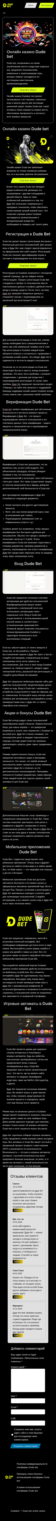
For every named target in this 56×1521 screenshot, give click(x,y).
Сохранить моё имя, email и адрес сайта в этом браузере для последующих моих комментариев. (28, 1434)
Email (14, 1407)
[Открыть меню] (4, 13)
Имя (14, 1396)
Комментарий (18, 1367)
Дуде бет (7, 293)
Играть (31, 5)
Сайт (13, 1418)
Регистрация (46, 5)
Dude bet (7, 409)
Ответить (18, 1210)
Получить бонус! (28, 89)
